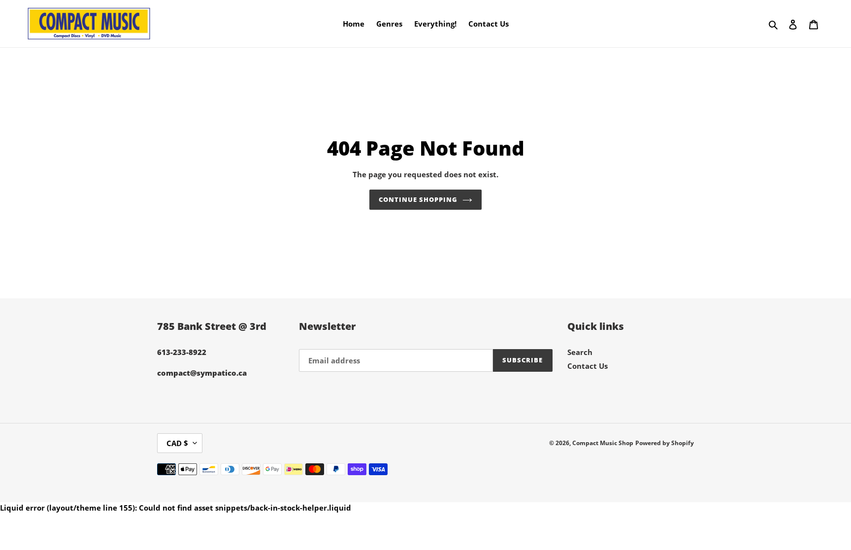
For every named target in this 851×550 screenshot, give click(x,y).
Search (579, 352)
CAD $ (177, 443)
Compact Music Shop (602, 443)
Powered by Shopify (664, 443)
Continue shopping (418, 199)
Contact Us (587, 366)
